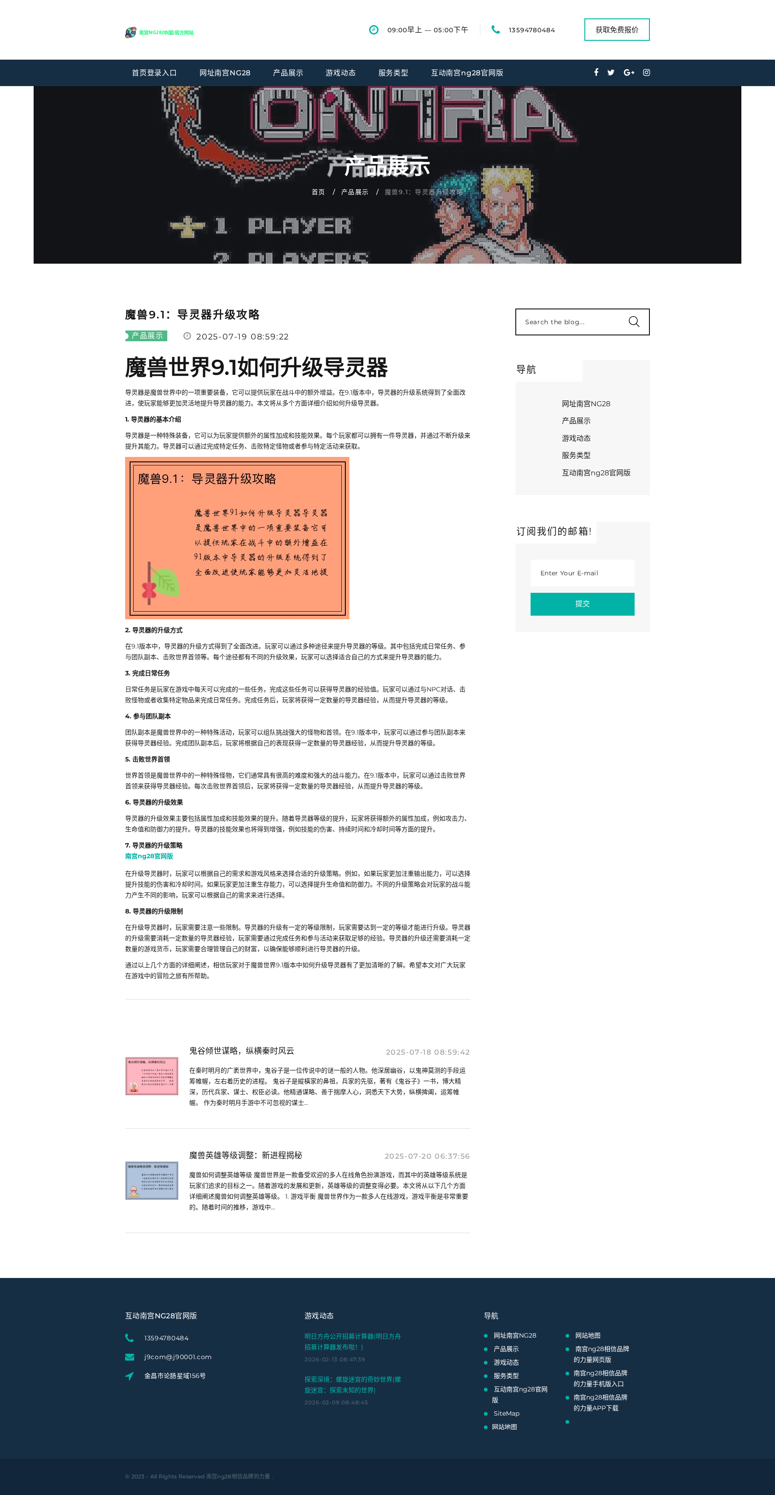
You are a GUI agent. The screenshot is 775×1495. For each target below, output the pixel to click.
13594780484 (532, 30)
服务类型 (394, 73)
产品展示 (288, 73)
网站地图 (504, 1427)
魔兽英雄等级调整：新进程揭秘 (245, 1155)
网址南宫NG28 (225, 73)
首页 (319, 192)
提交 (582, 604)
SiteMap (506, 1413)
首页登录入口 (154, 73)
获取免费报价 (617, 30)
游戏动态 (341, 73)
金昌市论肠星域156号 (175, 1376)
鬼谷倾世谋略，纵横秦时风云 (241, 1051)
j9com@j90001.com (178, 1357)
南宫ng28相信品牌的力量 (238, 1476)
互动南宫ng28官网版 (467, 73)
